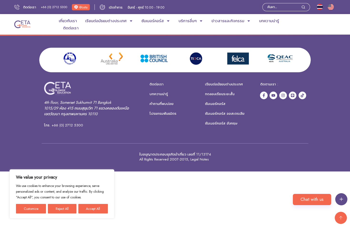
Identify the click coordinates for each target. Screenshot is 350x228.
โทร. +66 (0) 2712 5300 (63, 125)
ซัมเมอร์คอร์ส (152, 21)
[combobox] (282, 7)
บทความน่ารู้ (269, 21)
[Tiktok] (302, 95)
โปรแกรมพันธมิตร (163, 113)
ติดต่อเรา (71, 28)
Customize (31, 208)
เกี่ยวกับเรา (68, 21)
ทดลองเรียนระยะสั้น (220, 94)
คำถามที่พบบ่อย (162, 103)
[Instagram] (283, 95)
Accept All (93, 208)
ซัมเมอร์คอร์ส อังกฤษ (221, 123)
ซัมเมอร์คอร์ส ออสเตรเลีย (225, 113)
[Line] (292, 95)
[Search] (306, 7)
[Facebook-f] (264, 95)
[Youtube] (273, 95)
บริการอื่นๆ (188, 21)
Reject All (62, 208)
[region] (62, 193)
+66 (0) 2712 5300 (54, 7)
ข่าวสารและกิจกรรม (227, 21)
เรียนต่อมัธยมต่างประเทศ (106, 21)
